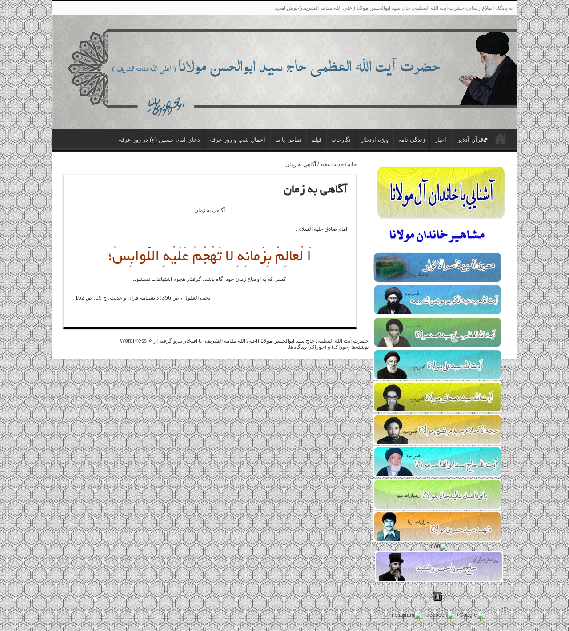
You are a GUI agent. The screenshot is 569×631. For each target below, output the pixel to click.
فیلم (316, 139)
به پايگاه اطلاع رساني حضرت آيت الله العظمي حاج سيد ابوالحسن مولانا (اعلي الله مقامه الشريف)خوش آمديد (394, 8)
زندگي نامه (411, 139)
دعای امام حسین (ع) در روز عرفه (159, 139)
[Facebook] (438, 615)
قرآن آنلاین (469, 139)
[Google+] (470, 615)
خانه (352, 164)
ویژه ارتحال (375, 139)
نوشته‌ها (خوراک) (350, 347)
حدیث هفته (332, 164)
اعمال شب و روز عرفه (237, 139)
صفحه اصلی (500, 140)
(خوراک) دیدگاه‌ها (307, 347)
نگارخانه (341, 139)
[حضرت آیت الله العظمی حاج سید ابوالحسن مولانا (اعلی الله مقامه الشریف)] (284, 109)
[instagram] (405, 615)
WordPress (133, 341)
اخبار (440, 139)
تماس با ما (288, 139)
